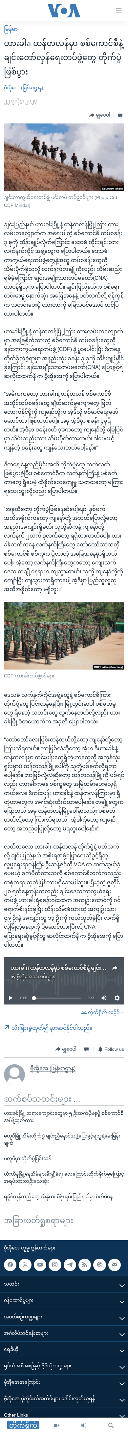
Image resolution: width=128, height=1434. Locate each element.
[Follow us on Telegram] (70, 1264)
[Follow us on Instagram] (55, 1264)
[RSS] (84, 1264)
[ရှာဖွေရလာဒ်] (111, 1426)
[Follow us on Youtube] (40, 1264)
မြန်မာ (11, 29)
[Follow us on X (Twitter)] (25, 1264)
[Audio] (84, 1426)
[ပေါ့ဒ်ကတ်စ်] (99, 1264)
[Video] (57, 1426)
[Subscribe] (114, 1264)
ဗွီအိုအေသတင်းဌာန (36, 976)
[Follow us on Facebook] (10, 1264)
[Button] (99, 115)
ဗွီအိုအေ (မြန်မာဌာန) (23, 87)
